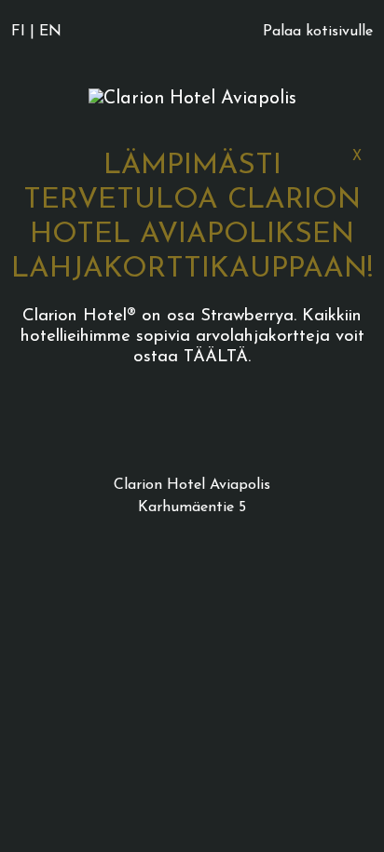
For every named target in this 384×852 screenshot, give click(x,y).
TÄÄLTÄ (216, 357)
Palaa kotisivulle (318, 31)
